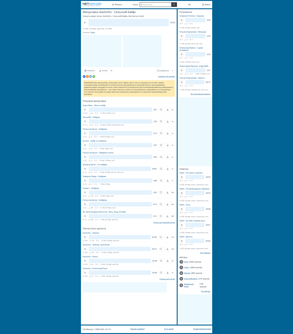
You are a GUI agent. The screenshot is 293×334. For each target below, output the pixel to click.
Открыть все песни (167, 279)
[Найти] (174, 4)
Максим (187, 273)
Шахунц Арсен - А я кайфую (95, 164)
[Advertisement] (142, 51)
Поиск (135, 4)
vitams (186, 267)
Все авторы (205, 291)
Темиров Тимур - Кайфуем (94, 176)
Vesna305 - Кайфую (91, 117)
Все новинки (205, 253)
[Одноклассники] (87, 76)
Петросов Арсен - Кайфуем (95, 129)
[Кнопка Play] (85, 22)
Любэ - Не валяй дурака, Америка (194, 189)
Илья (93, 32)
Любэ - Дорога (185, 237)
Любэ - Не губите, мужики (191, 173)
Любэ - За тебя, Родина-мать (192, 221)
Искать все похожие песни (164, 223)
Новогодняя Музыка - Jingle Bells (193, 66)
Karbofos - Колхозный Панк (95, 268)
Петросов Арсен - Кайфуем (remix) (98, 153)
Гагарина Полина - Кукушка (191, 16)
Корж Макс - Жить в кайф (94, 105)
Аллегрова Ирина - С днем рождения (191, 49)
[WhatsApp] (93, 76)
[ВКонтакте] (84, 76)
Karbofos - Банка (90, 256)
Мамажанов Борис (189, 285)
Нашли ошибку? (137, 329)
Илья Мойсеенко (190, 279)
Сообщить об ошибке (166, 76)
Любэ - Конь (184, 205)
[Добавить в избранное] (161, 109)
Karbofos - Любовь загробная (96, 245)
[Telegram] (90, 76)
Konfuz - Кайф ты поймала (94, 141)
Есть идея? (169, 329)
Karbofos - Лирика (91, 233)
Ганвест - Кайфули (91, 188)
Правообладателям (202, 329)
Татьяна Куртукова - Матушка (192, 32)
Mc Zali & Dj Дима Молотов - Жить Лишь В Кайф (104, 212)
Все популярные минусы (200, 94)
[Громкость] (189, 4)
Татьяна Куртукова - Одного (192, 78)
